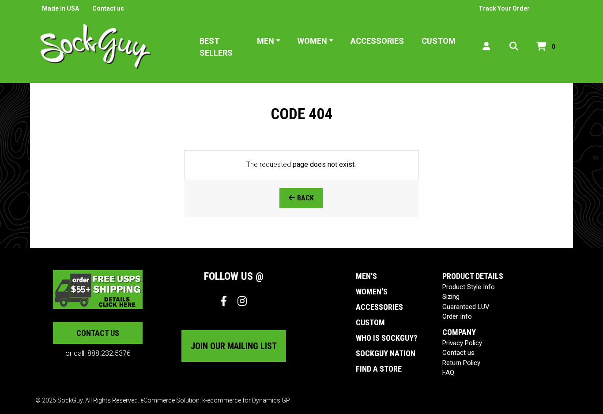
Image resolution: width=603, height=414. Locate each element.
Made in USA (60, 8)
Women (312, 40)
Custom (439, 40)
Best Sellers (216, 46)
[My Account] (486, 46)
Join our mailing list (234, 346)
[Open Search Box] (514, 46)
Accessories (377, 40)
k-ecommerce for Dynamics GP (246, 400)
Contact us (108, 8)
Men (265, 40)
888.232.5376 (109, 353)
